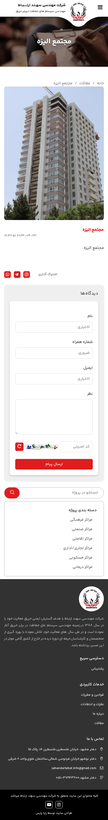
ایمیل (88, 368)
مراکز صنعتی (82, 529)
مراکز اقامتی (82, 539)
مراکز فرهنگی (81, 520)
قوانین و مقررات (92, 695)
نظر (90, 394)
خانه (100, 83)
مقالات (84, 83)
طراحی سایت (64, 813)
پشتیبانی (97, 668)
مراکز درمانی (82, 567)
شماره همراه (82, 342)
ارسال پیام (54, 464)
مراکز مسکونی (80, 558)
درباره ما (98, 714)
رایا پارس (41, 813)
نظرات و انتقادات (92, 704)
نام (90, 316)
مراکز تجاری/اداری (77, 548)
